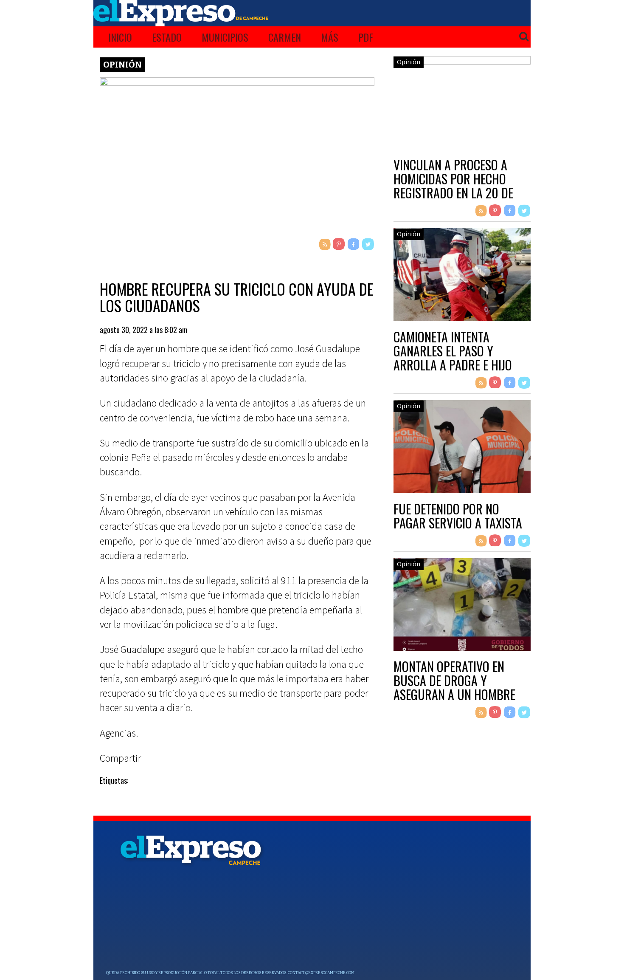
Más (329, 37)
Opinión (122, 64)
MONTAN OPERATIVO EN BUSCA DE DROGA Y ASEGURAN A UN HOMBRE (454, 680)
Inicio (120, 37)
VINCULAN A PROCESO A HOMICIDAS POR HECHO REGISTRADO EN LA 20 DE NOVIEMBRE (453, 185)
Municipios (225, 37)
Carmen (284, 37)
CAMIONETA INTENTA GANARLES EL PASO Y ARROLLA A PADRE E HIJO (453, 350)
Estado (167, 37)
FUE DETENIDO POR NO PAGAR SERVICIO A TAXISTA (458, 515)
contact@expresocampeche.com (321, 973)
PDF (365, 37)
